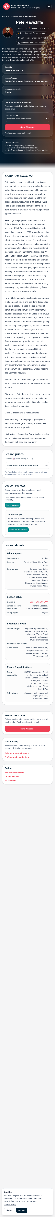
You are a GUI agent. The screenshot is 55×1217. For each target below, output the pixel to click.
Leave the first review (18, 530)
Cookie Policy (10, 1204)
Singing (21, 28)
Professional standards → (17, 757)
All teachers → (12, 780)
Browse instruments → (16, 773)
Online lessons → (13, 776)
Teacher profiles (16, 16)
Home (4, 16)
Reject (9, 1210)
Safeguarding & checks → (17, 753)
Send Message (27, 127)
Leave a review (12, 505)
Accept (21, 1210)
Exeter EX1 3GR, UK (14, 70)
